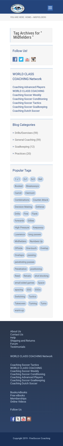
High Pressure (22, 227)
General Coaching (25, 139)
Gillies (31, 220)
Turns (43, 303)
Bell (40, 179)
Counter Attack (40, 200)
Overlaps (19, 255)
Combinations (22, 200)
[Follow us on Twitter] (18, 419)
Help (13, 337)
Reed (17, 275)
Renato (27, 275)
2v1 (25, 179)
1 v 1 (17, 179)
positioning (36, 269)
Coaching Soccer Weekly (27, 94)
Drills (17, 213)
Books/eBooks (18, 392)
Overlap (44, 248)
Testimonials (17, 346)
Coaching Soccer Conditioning (30, 98)
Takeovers (20, 303)
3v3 (33, 179)
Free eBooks (17, 395)
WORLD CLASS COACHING (28, 91)
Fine (26, 213)
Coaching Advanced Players (29, 87)
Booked (19, 186)
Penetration (21, 269)
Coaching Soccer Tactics (27, 102)
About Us (15, 331)
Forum (14, 343)
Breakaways (32, 186)
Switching (20, 296)
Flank (35, 213)
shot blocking (41, 275)
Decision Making (23, 206)
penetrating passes (24, 262)
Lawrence (20, 234)
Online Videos (18, 401)
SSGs (38, 289)
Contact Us (16, 334)
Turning (33, 303)
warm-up (19, 310)
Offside (18, 248)
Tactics (32, 296)
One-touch (31, 248)
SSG (29, 289)
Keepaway (38, 227)
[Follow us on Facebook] (12, 419)
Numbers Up (36, 241)
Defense (40, 206)
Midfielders (20, 241)
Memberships (18, 398)
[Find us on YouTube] (23, 419)
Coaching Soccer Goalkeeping (30, 106)
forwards (19, 220)
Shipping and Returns (22, 340)
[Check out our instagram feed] (29, 419)
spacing (19, 289)
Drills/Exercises (24, 132)
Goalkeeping (22, 146)
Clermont (30, 193)
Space (41, 282)
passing (32, 255)
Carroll (18, 193)
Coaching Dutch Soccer (26, 110)
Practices (20, 153)
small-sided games (24, 282)
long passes (34, 234)
